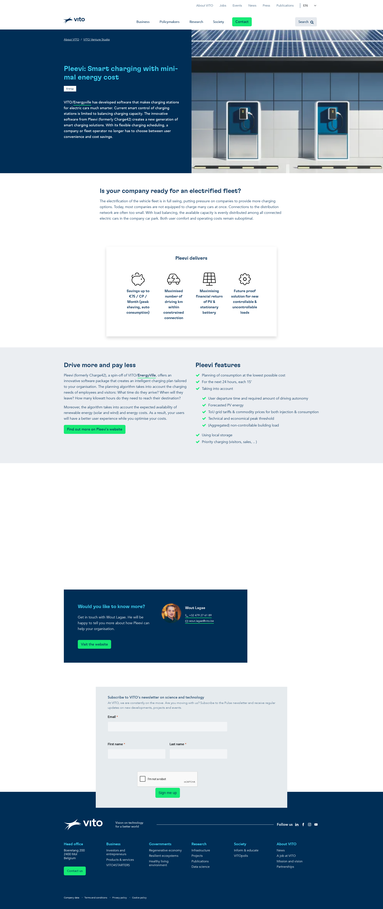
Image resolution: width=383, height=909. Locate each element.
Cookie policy (139, 897)
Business (143, 22)
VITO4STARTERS (118, 865)
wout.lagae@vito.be (201, 621)
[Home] (74, 20)
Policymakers (170, 22)
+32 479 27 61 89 (200, 615)
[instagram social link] (309, 824)
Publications (285, 5)
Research (196, 22)
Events (237, 5)
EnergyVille (147, 375)
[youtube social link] (316, 824)
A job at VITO (286, 856)
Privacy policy (119, 897)
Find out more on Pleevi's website (94, 429)
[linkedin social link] (297, 824)
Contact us (75, 871)
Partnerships (285, 867)
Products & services (120, 860)
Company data (71, 897)
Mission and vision (290, 861)
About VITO (204, 5)
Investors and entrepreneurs (116, 852)
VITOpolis (241, 856)
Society (218, 22)
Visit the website (94, 644)
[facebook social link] (303, 824)
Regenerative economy (165, 850)
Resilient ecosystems (163, 856)
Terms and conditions (95, 897)
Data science (201, 867)
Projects (197, 856)
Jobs (222, 5)
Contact (242, 21)
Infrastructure (201, 850)
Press (266, 5)
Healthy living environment (159, 863)
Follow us (285, 824)
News (252, 5)
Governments (160, 844)
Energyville (82, 102)
